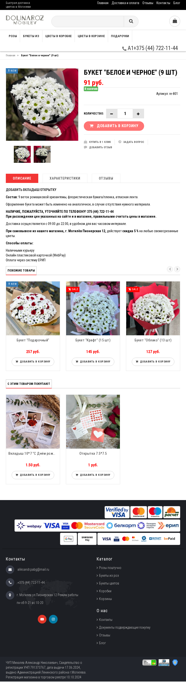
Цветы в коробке (58, 36)
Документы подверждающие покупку (124, 627)
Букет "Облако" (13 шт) (153, 340)
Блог (176, 3)
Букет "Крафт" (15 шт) (93, 340)
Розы (13, 36)
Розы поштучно (110, 568)
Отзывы (147, 3)
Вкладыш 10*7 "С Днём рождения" (34, 453)
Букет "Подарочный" (33, 340)
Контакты (163, 3)
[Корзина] (174, 21)
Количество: (94, 113)
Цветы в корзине (91, 36)
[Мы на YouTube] (42, 619)
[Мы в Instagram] (53, 619)
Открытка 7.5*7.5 (93, 453)
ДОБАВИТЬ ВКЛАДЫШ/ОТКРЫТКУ (31, 190)
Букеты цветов (109, 583)
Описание (22, 178)
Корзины (105, 599)
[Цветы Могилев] (25, 20)
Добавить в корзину (34, 361)
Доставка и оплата (125, 3)
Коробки (105, 591)
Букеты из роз (109, 575)
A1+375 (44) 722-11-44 (152, 48)
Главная (102, 3)
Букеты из (31, 36)
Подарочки (120, 36)
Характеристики (65, 178)
